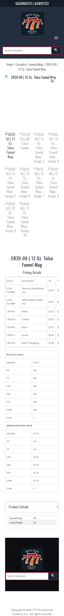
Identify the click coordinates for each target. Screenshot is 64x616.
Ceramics (21, 64)
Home (9, 64)
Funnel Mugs (36, 64)
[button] (52, 81)
